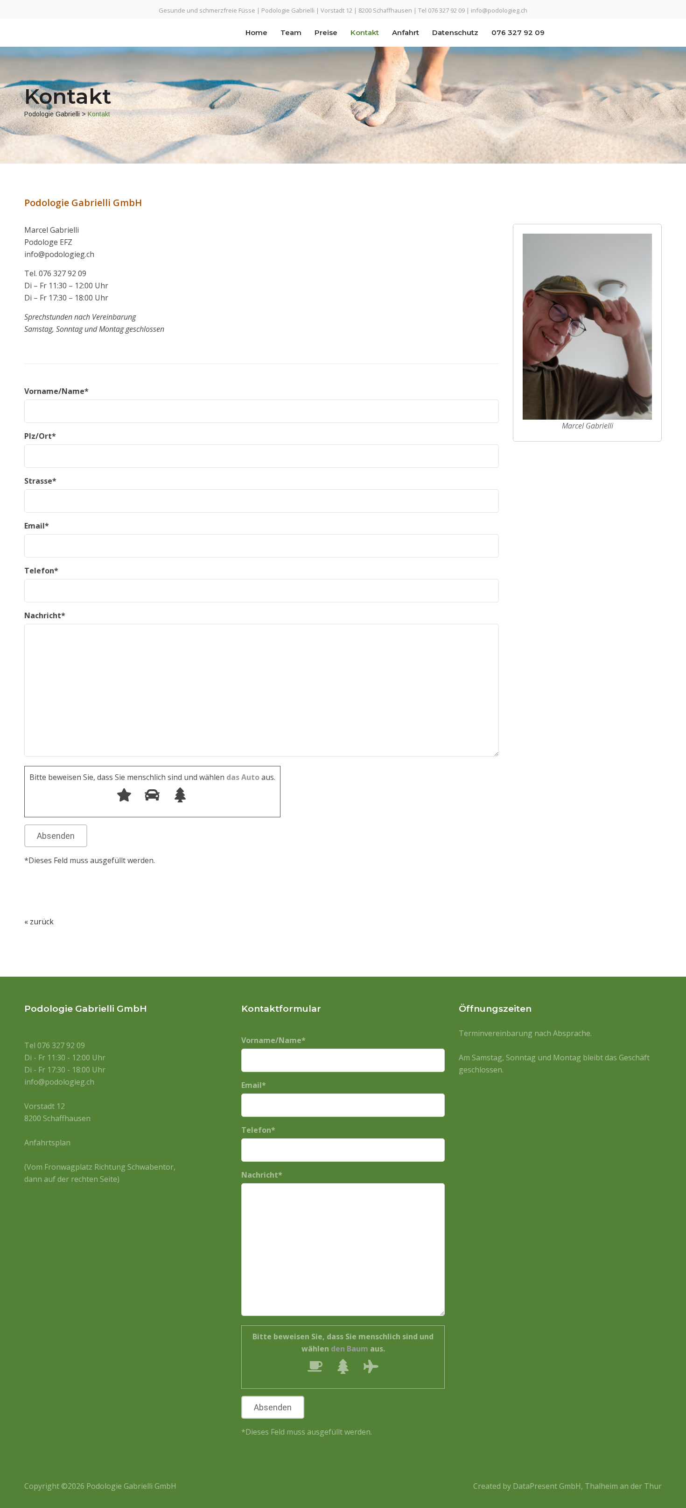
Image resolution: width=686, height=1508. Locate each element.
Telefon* (41, 570)
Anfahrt (405, 32)
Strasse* (40, 481)
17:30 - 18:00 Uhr (76, 1070)
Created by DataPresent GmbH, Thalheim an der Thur (567, 1486)
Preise (326, 32)
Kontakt (364, 32)
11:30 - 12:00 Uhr (76, 1057)
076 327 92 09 (518, 32)
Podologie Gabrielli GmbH (131, 1486)
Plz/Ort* (40, 436)
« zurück (39, 921)
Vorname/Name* (56, 391)
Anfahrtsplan (47, 1142)
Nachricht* (44, 615)
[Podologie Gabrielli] (76, 33)
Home (256, 32)
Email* (36, 526)
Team (290, 32)
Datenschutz (455, 32)
